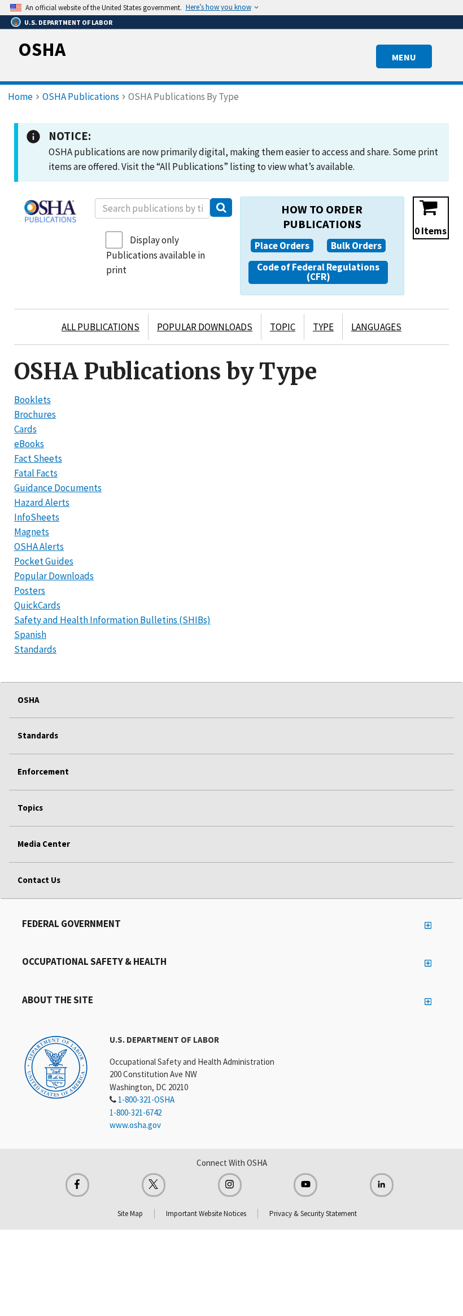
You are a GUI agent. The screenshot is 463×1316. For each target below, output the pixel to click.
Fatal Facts (36, 473)
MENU (404, 57)
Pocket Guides (43, 561)
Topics (30, 807)
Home (20, 96)
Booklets (32, 400)
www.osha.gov (135, 1125)
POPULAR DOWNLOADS (204, 327)
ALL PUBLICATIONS (100, 327)
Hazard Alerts (41, 502)
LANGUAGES (376, 327)
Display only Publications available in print (155, 255)
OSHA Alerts (39, 546)
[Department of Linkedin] (382, 1185)
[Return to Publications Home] (50, 211)
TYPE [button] (323, 327)
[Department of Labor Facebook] (77, 1185)
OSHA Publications (80, 96)
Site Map (130, 1213)
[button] (282, 245)
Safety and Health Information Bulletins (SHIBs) (112, 620)
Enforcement (43, 771)
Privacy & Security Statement (313, 1213)
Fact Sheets (38, 458)
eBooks (29, 444)
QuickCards (37, 605)
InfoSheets (36, 517)
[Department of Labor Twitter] (153, 1185)
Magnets (31, 532)
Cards (25, 429)
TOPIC (282, 327)
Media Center (44, 843)
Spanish (30, 634)
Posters (29, 590)
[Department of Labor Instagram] (230, 1185)
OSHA (41, 49)
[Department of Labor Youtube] (305, 1185)
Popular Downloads (54, 576)
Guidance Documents (58, 488)
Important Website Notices (206, 1213)
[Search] (221, 207)
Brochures (35, 414)
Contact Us (39, 880)
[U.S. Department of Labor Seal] (56, 1066)
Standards (35, 649)
